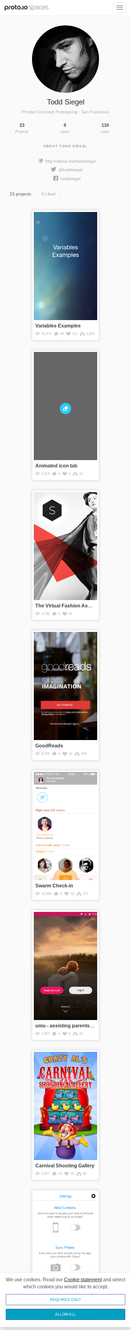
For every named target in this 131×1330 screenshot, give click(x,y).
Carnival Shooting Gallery (64, 1165)
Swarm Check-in (54, 885)
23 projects (20, 193)
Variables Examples (58, 325)
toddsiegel (70, 178)
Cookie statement (83, 1279)
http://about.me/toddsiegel (70, 161)
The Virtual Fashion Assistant (69, 605)
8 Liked (48, 193)
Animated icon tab (56, 465)
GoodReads (49, 745)
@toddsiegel (70, 170)
